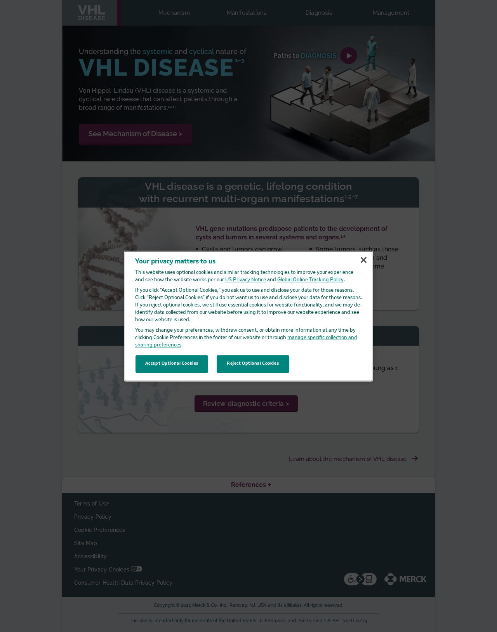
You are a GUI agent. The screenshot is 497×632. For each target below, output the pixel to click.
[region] (248, 316)
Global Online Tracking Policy (310, 280)
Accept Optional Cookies (171, 363)
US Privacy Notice (245, 280)
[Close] (363, 259)
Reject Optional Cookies (253, 363)
